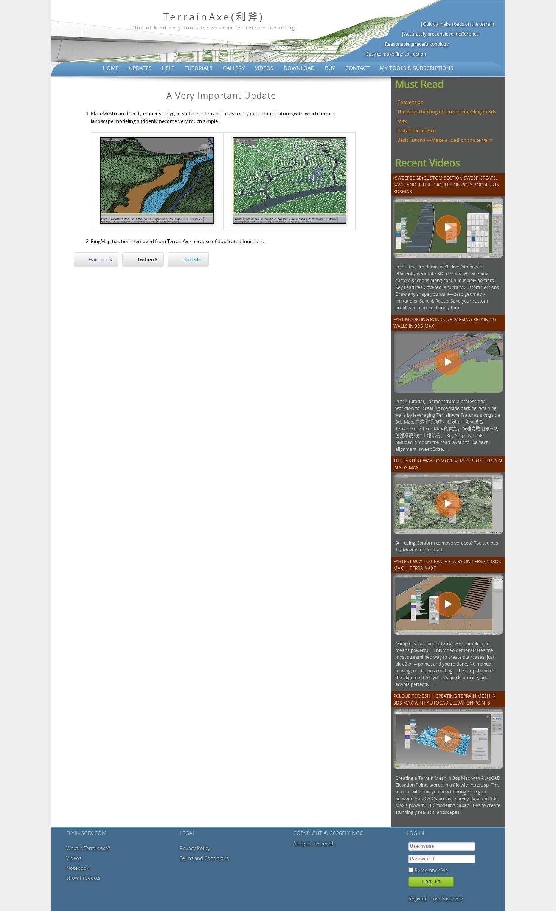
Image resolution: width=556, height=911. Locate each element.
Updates (140, 67)
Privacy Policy (195, 848)
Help (168, 67)
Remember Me (431, 870)
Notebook (77, 867)
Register (417, 898)
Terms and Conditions (204, 858)
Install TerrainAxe (416, 130)
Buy (330, 67)
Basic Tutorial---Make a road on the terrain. (444, 140)
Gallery (234, 67)
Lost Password (446, 898)
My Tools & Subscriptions (416, 67)
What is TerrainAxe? (88, 848)
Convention (410, 102)
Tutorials (199, 67)
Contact (357, 67)
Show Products (83, 877)
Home (111, 67)
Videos (264, 67)
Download (299, 67)
